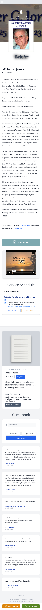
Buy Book (20, 377)
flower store (18, 228)
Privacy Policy (15, 601)
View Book (9, 377)
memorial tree (26, 225)
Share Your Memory (12, 405)
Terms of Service (26, 601)
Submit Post (21, 438)
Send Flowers (29, 310)
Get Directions (12, 310)
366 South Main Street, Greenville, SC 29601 (22, 306)
